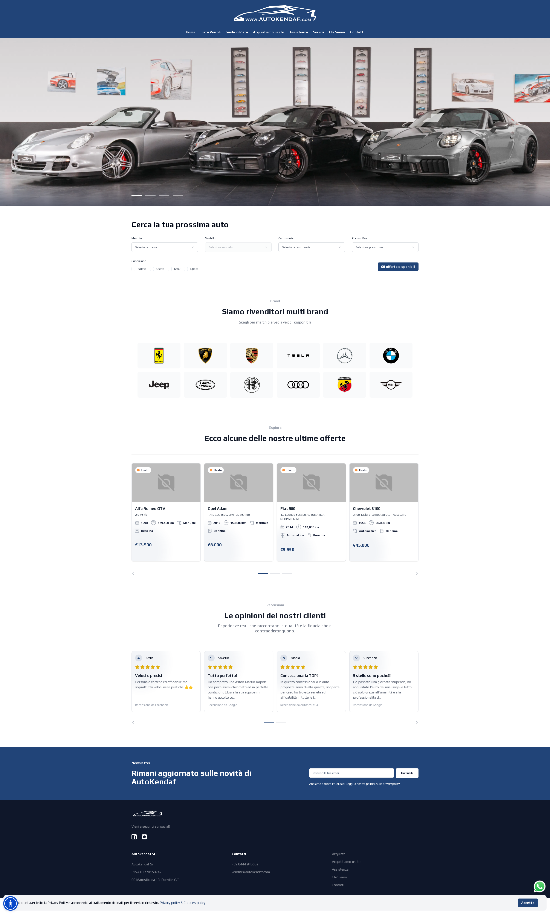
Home (190, 32)
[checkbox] (133, 269)
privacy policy (391, 783)
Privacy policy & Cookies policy (182, 903)
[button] (10, 903)
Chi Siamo (337, 32)
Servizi (318, 32)
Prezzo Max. (360, 238)
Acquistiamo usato (268, 32)
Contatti (357, 32)
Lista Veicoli (210, 32)
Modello (210, 238)
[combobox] (164, 247)
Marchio (136, 238)
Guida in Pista (237, 32)
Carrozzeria (285, 238)
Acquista (338, 854)
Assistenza (298, 32)
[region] (275, 519)
